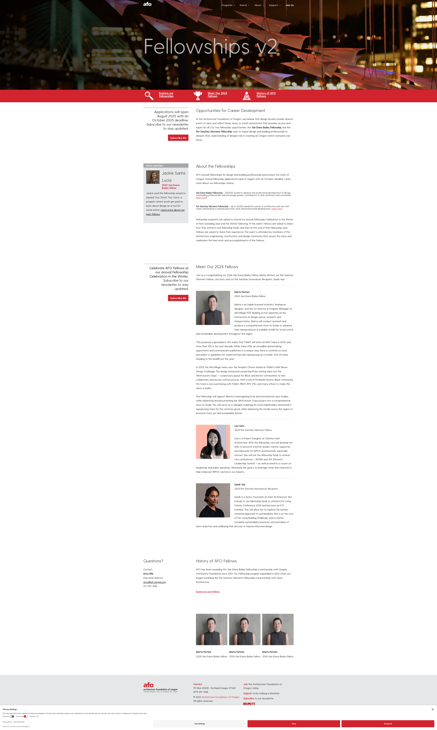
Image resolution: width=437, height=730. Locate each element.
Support (273, 5)
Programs (227, 5)
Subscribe (248, 698)
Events (243, 5)
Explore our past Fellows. (208, 591)
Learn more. (201, 197)
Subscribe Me (178, 137)
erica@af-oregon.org (154, 582)
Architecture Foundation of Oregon (220, 697)
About (257, 5)
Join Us (289, 5)
